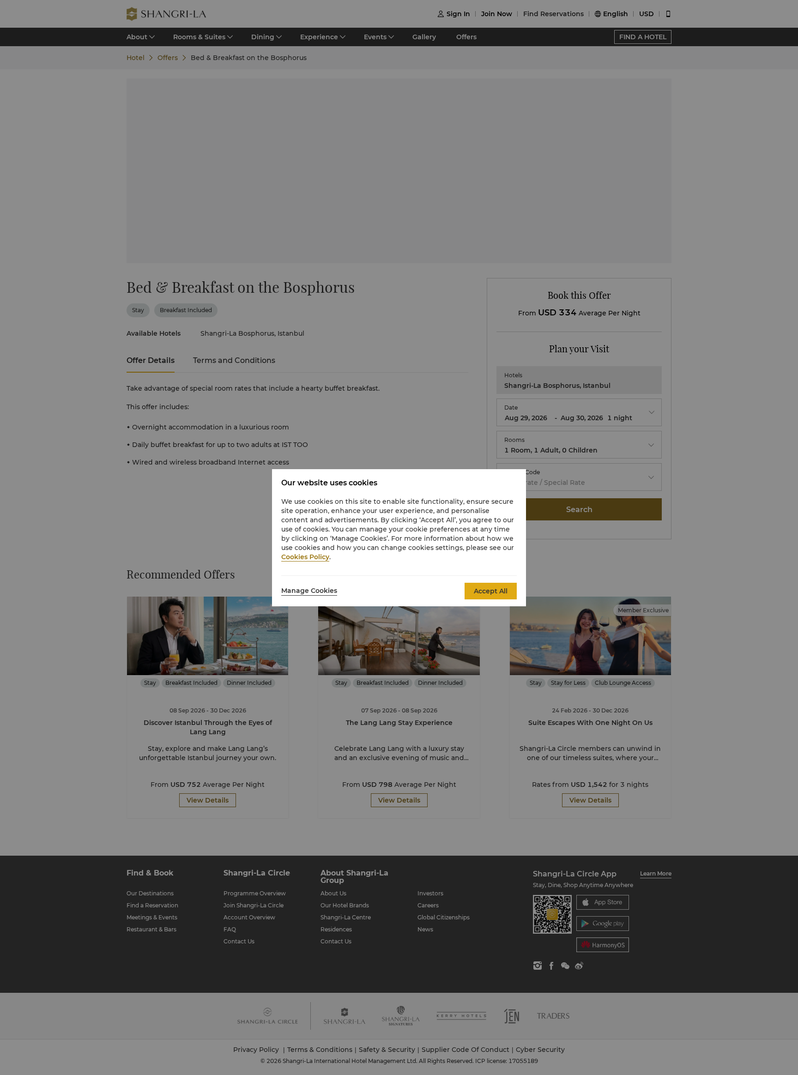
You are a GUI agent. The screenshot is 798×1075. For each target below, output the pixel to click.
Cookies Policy (305, 557)
